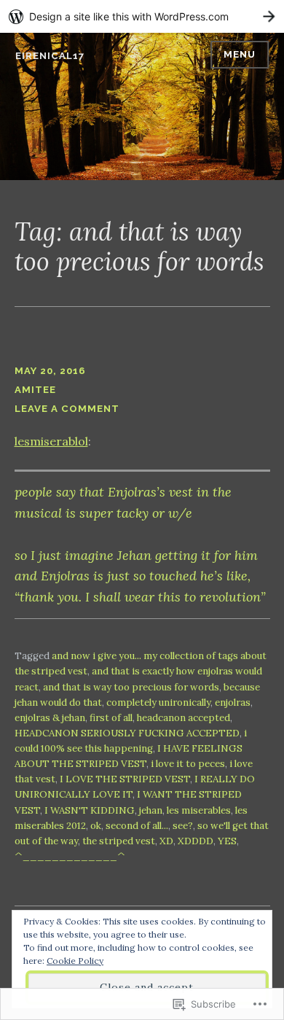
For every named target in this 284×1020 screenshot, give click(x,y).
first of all (111, 718)
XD (166, 841)
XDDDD (195, 841)
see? (183, 825)
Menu (240, 54)
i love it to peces (188, 764)
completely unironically (158, 702)
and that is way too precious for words (131, 687)
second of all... (137, 825)
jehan (150, 810)
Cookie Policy (75, 960)
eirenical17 (49, 55)
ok (95, 825)
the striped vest (118, 841)
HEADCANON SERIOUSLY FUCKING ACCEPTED (127, 733)
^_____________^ (70, 856)
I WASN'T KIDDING (89, 810)
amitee (35, 389)
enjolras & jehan (50, 718)
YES (227, 841)
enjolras (233, 702)
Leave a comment (67, 408)
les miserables (199, 810)
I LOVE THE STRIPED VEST (125, 779)
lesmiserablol (51, 441)
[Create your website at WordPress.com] (142, 16)
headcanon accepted (183, 718)
